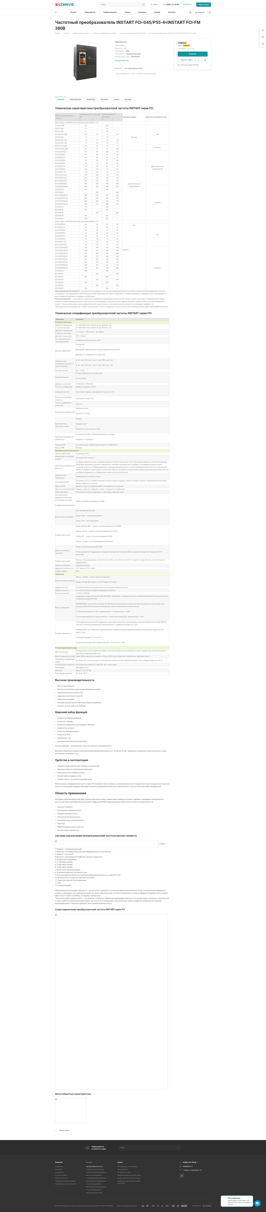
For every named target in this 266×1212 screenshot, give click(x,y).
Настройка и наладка (124, 1172)
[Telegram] (182, 1176)
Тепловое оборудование (94, 1190)
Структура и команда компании (65, 1181)
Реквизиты (58, 1169)
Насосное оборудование (94, 1175)
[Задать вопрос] (198, 60)
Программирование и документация (129, 1175)
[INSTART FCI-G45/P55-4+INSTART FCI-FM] (85, 62)
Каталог (89, 1162)
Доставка (128, 99)
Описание (60, 99)
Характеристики (75, 99)
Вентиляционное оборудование (96, 1187)
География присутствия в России (65, 1184)
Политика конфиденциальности (127, 1206)
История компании (61, 1175)
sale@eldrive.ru (186, 4)
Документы (91, 99)
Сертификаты (59, 1172)
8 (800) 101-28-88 (172, 4)
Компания (59, 1162)
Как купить (104, 99)
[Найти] (144, 4)
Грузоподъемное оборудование (96, 1181)
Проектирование (122, 1169)
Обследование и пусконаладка (127, 1166)
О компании (59, 1166)
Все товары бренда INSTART (134, 68)
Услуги (120, 1162)
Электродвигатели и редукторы (96, 1178)
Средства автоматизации (94, 1192)
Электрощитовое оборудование (96, 1172)
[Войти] (190, 12)
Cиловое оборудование (93, 1184)
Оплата (116, 99)
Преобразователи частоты (94, 1166)
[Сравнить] (205, 60)
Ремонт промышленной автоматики (129, 1178)
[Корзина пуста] (210, 12)
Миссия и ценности (61, 1178)
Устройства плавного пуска (95, 1169)
